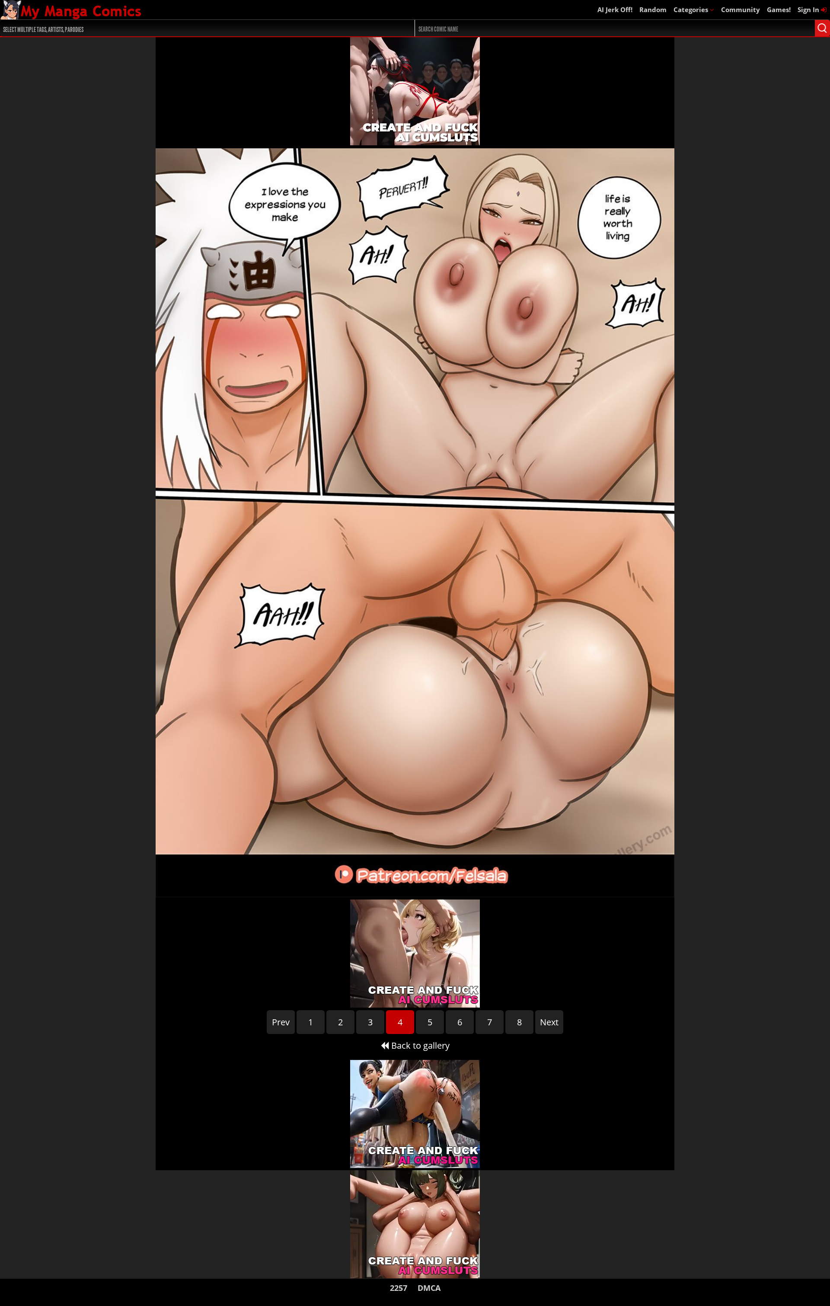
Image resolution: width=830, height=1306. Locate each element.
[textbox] (188, 28)
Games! (779, 9)
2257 (398, 1288)
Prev (281, 1022)
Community (740, 9)
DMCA (429, 1288)
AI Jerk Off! (614, 9)
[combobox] (186, 28)
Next (549, 1022)
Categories (692, 9)
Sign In (809, 9)
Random (653, 9)
